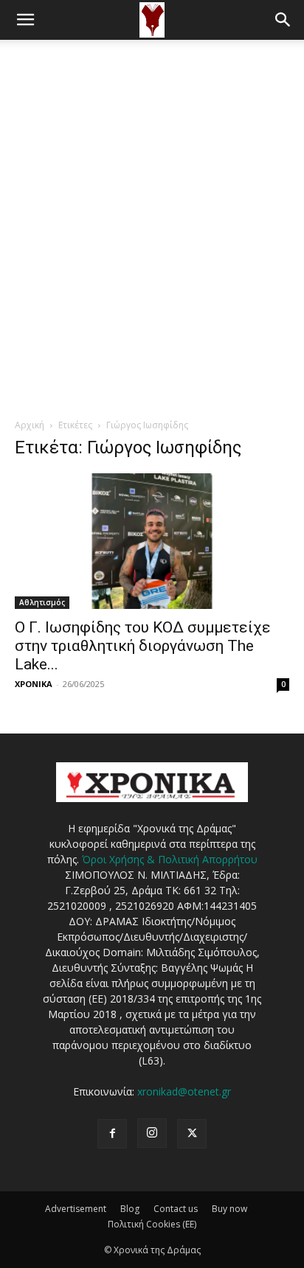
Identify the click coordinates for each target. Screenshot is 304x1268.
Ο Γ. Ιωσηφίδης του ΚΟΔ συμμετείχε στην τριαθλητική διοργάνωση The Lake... (143, 646)
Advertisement (75, 1208)
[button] (25, 20)
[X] (192, 1134)
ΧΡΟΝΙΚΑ (33, 683)
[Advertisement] (152, 199)
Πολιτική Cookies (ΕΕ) (152, 1224)
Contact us (175, 1208)
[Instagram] (152, 1133)
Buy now (229, 1208)
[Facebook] (112, 1134)
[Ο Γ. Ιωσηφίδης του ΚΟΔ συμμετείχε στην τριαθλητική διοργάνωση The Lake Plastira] (152, 541)
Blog (129, 1208)
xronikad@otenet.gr (184, 1091)
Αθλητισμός (42, 602)
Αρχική (29, 425)
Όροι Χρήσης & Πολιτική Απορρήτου (170, 859)
